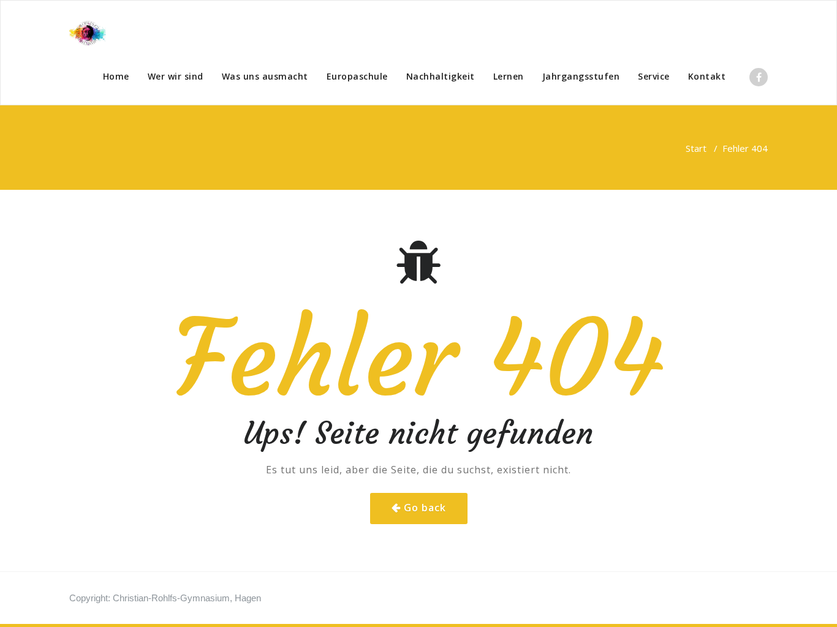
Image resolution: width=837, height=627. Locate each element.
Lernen (508, 76)
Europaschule (357, 76)
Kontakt (707, 76)
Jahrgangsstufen (581, 76)
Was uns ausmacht (265, 76)
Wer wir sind (175, 76)
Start (696, 148)
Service (654, 76)
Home (116, 76)
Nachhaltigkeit (440, 76)
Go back (425, 507)
